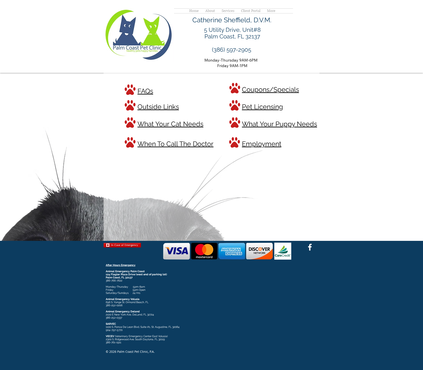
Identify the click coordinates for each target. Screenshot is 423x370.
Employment (261, 144)
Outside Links (158, 107)
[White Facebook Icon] (309, 247)
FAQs (145, 91)
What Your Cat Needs (170, 124)
